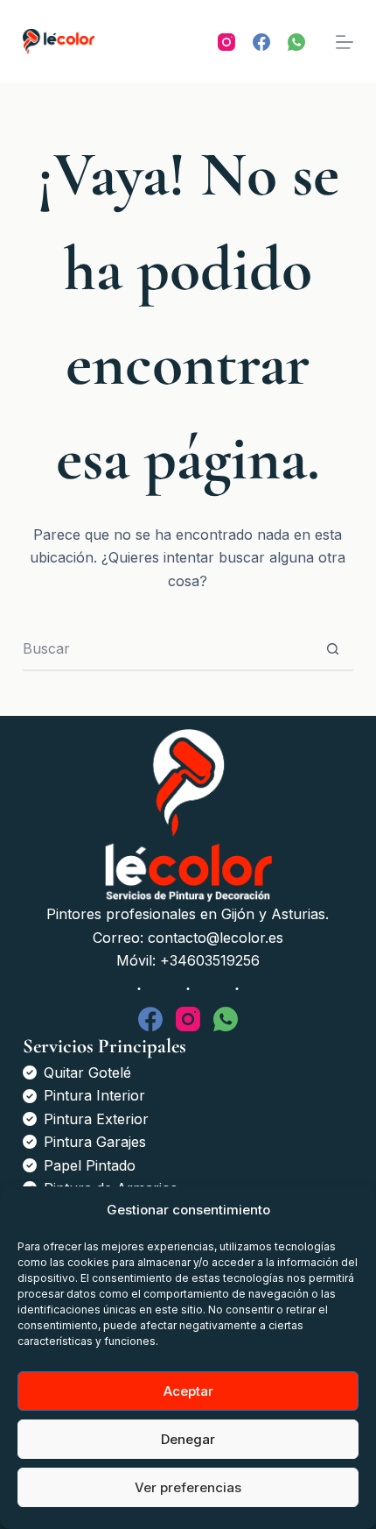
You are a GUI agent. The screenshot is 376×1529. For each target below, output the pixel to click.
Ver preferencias (188, 1487)
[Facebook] (261, 42)
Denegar (188, 1439)
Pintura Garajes (95, 1141)
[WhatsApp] (296, 42)
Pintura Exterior (96, 1119)
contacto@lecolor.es (215, 937)
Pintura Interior (94, 1095)
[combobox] (167, 648)
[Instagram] (226, 42)
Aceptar (188, 1391)
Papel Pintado (90, 1165)
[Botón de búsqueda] (332, 648)
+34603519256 (210, 960)
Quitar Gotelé (87, 1072)
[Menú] (344, 42)
